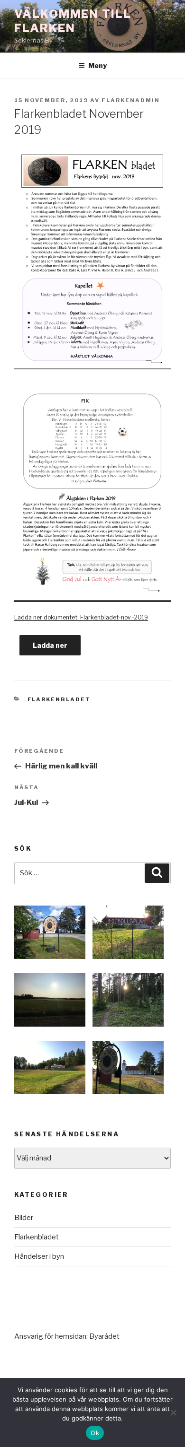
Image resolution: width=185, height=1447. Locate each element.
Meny (97, 65)
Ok (95, 1433)
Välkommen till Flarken (72, 21)
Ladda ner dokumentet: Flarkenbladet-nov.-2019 (81, 617)
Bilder (23, 1217)
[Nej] (173, 1412)
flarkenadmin (131, 100)
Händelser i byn (39, 1256)
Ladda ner (50, 645)
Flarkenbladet (59, 699)
